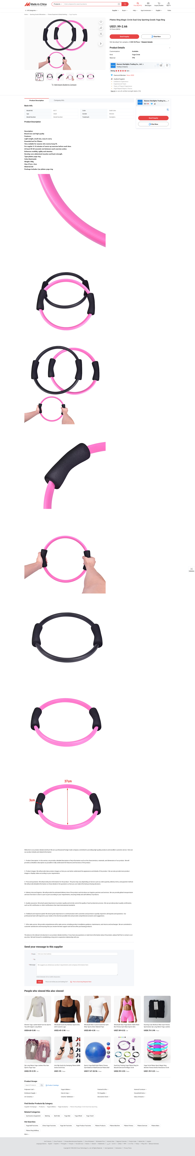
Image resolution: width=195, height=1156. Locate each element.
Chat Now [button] (157, 36)
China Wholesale (89, 1141)
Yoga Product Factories (83, 1126)
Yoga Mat (67, 1116)
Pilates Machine (115, 1126)
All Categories (31, 10)
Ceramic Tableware (67, 1097)
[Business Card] (168, 109)
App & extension (146, 10)
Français (71, 1143)
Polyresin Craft (29, 1089)
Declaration (118, 1148)
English (50, 1143)
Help (134, 10)
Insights (149, 1141)
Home (26, 14)
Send (39, 982)
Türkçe (137, 1143)
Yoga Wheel (78, 1116)
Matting (47, 1116)
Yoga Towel (89, 1116)
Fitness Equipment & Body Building (57, 14)
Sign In (113, 91)
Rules (169, 10)
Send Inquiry (124, 36)
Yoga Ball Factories (32, 1126)
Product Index (132, 1141)
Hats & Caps (65, 1093)
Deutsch (94, 1143)
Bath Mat (57, 1116)
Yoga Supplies (73, 14)
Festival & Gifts (102, 1089)
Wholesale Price (100, 1141)
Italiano (87, 1143)
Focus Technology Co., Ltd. (84, 1148)
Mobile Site (142, 1141)
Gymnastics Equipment (33, 1116)
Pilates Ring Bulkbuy (32, 1130)
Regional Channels (121, 1141)
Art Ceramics (28, 1097)
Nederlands (101, 1143)
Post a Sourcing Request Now (80, 982)
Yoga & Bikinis (65, 1089)
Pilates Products (100, 1126)
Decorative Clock (103, 1097)
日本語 (120, 1143)
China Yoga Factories (49, 1126)
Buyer (124, 10)
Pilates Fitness (128, 1126)
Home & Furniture (139, 1089)
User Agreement (109, 1148)
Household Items (139, 1093)
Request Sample (147, 42)
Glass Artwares (139, 1097)
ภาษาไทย (130, 1143)
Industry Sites (110, 1141)
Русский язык (79, 1143)
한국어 (114, 1143)
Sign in (168, 5)
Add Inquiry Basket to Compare (65, 85)
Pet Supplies (101, 1093)
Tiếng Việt (144, 1143)
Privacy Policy (128, 1148)
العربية (108, 1143)
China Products (58, 1141)
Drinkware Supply (29, 1093)
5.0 (145, 104)
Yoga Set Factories (66, 1126)
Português (64, 1143)
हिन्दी (125, 1143)
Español (56, 1143)
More (26, 1134)
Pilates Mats (155, 1126)
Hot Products (47, 1141)
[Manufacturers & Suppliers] (35, 4)
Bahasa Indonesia (154, 1143)
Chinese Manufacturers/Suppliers (73, 1141)
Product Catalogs (53, 1085)
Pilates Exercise (142, 1126)
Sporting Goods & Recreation (38, 14)
